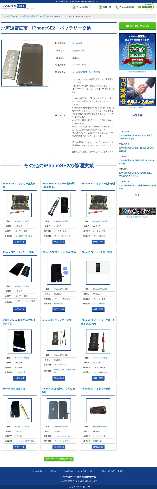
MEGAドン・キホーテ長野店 (25, 302)
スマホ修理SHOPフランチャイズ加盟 (74, 471)
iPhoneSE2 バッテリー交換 (18, 252)
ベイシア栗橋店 (99, 304)
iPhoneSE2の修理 (22, 221)
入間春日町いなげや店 (23, 236)
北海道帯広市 (78, 51)
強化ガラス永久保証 (108, 471)
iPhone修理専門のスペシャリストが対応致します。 (78, 481)
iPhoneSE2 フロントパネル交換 (59, 252)
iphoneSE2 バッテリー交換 (56, 320)
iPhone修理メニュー (40, 471)
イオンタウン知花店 (62, 441)
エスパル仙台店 (99, 236)
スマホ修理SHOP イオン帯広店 (86, 72)
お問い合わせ (54, 471)
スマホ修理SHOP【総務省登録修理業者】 (78, 477)
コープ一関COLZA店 (62, 236)
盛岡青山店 (58, 304)
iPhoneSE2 (77, 43)
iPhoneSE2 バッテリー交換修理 (98, 183)
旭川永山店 (97, 441)
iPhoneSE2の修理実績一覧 (60, 459)
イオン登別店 (20, 372)
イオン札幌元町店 (100, 372)
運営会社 (121, 471)
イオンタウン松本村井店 (24, 441)
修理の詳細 (20, 242)
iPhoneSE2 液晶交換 (14, 388)
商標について (94, 471)
